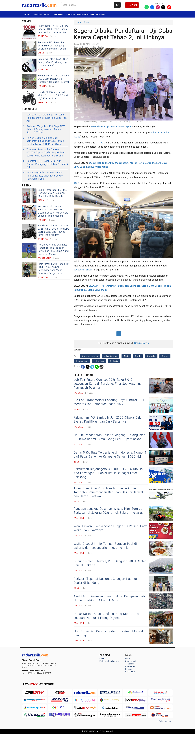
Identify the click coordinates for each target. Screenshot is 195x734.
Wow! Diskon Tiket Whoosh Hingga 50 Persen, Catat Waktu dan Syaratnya (110, 528)
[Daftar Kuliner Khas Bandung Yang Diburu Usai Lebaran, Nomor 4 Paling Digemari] (161, 619)
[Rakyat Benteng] (135, 715)
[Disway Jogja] (85, 707)
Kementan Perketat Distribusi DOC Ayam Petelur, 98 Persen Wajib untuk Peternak (54, 79)
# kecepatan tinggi (90, 356)
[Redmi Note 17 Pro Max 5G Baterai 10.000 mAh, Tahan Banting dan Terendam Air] (29, 31)
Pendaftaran (98, 126)
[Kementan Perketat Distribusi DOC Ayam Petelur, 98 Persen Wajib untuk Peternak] (29, 81)
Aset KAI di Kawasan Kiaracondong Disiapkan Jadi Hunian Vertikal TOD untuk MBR (109, 598)
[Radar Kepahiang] (135, 707)
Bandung (166, 132)
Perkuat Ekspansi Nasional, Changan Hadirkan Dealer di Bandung (106, 581)
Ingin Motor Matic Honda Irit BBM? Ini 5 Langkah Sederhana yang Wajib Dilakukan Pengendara (53, 268)
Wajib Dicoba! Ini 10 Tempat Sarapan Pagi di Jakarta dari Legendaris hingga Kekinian (105, 546)
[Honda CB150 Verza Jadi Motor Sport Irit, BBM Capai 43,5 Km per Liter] (29, 98)
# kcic (126, 356)
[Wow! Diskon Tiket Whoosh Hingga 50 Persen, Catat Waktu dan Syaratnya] (161, 531)
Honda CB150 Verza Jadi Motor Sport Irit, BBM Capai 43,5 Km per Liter (53, 95)
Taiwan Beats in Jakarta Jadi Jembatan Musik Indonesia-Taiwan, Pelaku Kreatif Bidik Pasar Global (43, 141)
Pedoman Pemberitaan (109, 661)
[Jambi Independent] (34, 700)
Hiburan (90, 14)
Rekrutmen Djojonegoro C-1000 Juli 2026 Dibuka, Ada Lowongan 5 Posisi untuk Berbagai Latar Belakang (108, 473)
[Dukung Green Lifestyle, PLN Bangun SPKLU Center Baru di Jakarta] (161, 566)
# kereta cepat (110, 356)
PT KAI (99, 143)
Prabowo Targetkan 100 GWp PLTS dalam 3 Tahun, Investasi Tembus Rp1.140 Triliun (44, 129)
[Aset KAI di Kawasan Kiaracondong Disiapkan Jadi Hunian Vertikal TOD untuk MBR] (161, 601)
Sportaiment (58, 14)
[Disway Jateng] (135, 700)
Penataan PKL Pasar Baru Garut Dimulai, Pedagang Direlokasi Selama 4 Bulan (52, 46)
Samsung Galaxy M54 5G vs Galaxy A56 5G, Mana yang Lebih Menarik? (53, 62)
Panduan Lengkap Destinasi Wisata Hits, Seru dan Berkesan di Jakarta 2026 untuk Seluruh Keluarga (109, 511)
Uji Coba (110, 126)
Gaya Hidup (100, 14)
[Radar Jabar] (110, 707)
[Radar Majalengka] (59, 707)
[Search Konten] (117, 5)
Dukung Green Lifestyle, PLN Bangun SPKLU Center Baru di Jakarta (110, 563)
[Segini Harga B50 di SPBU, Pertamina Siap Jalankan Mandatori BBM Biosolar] (29, 195)
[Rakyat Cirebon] (160, 692)
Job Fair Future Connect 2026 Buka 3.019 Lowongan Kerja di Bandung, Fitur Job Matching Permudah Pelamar (108, 384)
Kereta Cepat (123, 126)
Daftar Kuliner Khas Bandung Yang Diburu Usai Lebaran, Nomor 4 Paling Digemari (106, 616)
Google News (141, 343)
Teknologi (70, 14)
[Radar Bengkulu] (59, 715)
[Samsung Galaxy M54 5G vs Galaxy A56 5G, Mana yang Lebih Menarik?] (29, 65)
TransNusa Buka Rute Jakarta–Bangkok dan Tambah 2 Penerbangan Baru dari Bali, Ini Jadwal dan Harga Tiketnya (108, 492)
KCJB (77, 137)
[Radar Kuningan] (34, 707)
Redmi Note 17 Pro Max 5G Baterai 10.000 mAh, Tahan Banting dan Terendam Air (53, 29)
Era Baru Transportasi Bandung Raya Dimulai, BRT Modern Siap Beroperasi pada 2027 (109, 402)
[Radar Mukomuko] (34, 715)
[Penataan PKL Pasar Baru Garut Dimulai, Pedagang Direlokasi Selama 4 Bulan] (29, 48)
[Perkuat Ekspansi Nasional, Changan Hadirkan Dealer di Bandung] (161, 583)
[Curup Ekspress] (160, 707)
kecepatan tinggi (83, 270)
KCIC (76, 183)
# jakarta (114, 361)
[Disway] (34, 692)
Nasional (38, 14)
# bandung (99, 361)
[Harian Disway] (59, 692)
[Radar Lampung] (110, 700)
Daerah (27, 14)
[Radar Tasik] (85, 692)
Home (78, 22)
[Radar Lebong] (85, 715)
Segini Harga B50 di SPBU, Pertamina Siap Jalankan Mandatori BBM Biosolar (52, 193)
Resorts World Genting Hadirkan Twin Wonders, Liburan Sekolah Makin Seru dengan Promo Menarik (53, 211)
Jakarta (155, 132)
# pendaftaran (82, 361)
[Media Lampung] (110, 692)
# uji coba (151, 356)
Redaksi (102, 658)
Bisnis (46, 14)
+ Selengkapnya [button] (164, 721)
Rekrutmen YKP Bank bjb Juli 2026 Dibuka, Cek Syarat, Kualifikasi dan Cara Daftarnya (107, 419)
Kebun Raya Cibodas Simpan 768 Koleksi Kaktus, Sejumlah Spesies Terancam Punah (43, 175)
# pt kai (165, 356)
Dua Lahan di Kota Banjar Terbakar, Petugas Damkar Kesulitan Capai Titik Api (45, 117)
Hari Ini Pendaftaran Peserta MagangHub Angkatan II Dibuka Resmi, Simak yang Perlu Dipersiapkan (109, 437)
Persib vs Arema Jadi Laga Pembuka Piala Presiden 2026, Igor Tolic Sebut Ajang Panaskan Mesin (53, 249)
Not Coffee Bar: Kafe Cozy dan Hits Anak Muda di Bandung (109, 633)
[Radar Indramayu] (135, 692)
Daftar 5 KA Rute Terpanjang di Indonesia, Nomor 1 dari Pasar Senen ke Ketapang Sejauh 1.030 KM (110, 454)
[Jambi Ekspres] (59, 700)
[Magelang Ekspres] (160, 700)
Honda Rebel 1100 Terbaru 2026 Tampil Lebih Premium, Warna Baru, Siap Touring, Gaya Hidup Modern (53, 230)
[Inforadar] (85, 700)
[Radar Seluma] (110, 715)
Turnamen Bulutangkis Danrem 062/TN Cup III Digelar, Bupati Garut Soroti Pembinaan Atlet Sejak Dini (44, 152)
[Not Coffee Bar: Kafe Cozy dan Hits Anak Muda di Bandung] (161, 636)
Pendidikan (81, 14)
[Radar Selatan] (160, 715)
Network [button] (132, 5)
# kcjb (137, 356)
